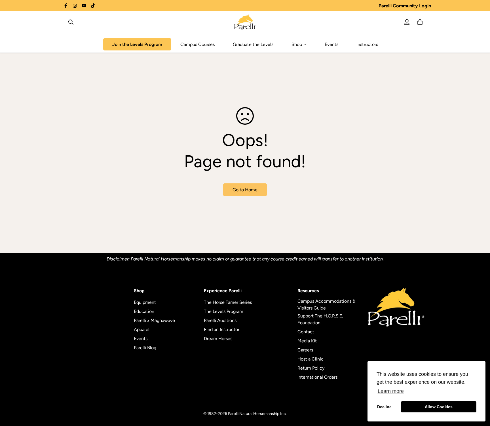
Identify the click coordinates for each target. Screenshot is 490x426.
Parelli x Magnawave (154, 320)
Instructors (367, 44)
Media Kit (307, 341)
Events (331, 44)
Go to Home (245, 189)
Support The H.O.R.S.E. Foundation (320, 319)
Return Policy (310, 368)
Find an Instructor (221, 329)
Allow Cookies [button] (439, 406)
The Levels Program (223, 311)
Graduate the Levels (253, 44)
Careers (305, 350)
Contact (305, 331)
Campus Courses (197, 44)
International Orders (317, 377)
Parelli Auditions (220, 320)
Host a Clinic (310, 359)
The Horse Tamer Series (228, 302)
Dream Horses (218, 338)
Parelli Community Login (405, 6)
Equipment (145, 302)
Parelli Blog (145, 347)
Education (144, 311)
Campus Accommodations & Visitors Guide (326, 304)
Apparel (141, 329)
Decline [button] (384, 406)
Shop (297, 44)
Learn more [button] (391, 391)
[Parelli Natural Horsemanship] (245, 22)
